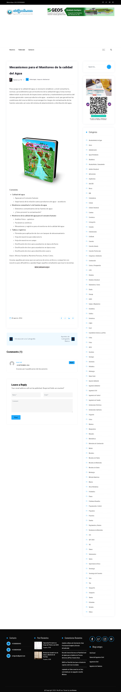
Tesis (90, 578)
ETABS (90, 323)
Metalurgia (92, 472)
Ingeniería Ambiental (94, 386)
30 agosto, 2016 (17, 318)
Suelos (90, 559)
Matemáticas (92, 439)
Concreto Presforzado (95, 251)
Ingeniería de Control (94, 395)
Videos (90, 612)
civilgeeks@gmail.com (18, 656)
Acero (90, 145)
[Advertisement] (60, 33)
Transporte (92, 593)
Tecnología (92, 568)
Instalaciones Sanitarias (95, 410)
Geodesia (91, 352)
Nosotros (12, 50)
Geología (91, 357)
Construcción (92, 260)
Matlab (91, 448)
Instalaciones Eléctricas (95, 405)
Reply (72, 362)
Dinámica (91, 275)
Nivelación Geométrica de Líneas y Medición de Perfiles (50, 655)
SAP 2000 (91, 540)
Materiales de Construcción (96, 443)
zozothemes (73, 690)
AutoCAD (91, 183)
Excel (90, 328)
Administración (93, 150)
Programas (92, 511)
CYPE (90, 270)
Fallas (90, 337)
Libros (90, 419)
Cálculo (91, 203)
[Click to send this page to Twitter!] (65, 318)
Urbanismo (92, 602)
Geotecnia (91, 362)
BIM (90, 193)
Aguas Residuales (93, 155)
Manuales (91, 434)
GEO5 (90, 347)
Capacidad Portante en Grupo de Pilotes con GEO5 (51, 644)
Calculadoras (92, 198)
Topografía (92, 588)
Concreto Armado (93, 246)
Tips (90, 583)
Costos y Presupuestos (95, 265)
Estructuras (92, 318)
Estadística (92, 309)
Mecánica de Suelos (94, 467)
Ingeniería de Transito (95, 400)
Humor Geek (92, 376)
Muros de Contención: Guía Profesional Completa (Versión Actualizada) (73, 645)
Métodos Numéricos (94, 477)
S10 (90, 535)
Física (90, 342)
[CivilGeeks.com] (20, 12)
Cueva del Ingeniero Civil (97, 657)
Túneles (91, 597)
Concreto (91, 241)
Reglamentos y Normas (95, 525)
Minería (91, 482)
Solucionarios (92, 554)
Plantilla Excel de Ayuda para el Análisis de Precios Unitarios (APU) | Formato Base (74, 655)
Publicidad (22, 50)
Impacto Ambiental (43, 79)
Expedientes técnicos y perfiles (97, 333)
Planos (90, 496)
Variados (91, 607)
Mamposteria (92, 429)
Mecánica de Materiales (95, 463)
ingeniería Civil (94, 662)
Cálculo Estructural (94, 208)
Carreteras (92, 217)
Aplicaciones (92, 174)
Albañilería (92, 159)
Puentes (91, 520)
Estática (91, 313)
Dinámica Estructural (94, 280)
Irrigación (91, 414)
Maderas (91, 424)
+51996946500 (16, 650)
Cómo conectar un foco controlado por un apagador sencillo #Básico (72, 671)
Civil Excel (92, 653)
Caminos (91, 212)
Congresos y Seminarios (95, 256)
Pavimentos (92, 491)
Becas (90, 188)
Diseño (90, 289)
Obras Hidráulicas (93, 487)
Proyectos (91, 516)
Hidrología (33, 79)
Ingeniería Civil (93, 390)
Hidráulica (91, 366)
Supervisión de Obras (94, 564)
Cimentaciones (93, 232)
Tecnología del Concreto (95, 573)
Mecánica (91, 453)
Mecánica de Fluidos (94, 458)
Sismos (90, 549)
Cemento (91, 227)
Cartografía (92, 222)
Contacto (31, 50)
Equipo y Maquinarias (94, 304)
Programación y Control (95, 506)
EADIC (90, 299)
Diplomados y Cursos (94, 285)
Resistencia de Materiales (96, 530)
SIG (90, 544)
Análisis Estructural (94, 169)
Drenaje (91, 294)
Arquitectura (92, 179)
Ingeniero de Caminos (96, 666)
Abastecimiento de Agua (95, 140)
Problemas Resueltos (94, 501)
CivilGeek (91, 236)
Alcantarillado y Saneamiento (97, 164)
